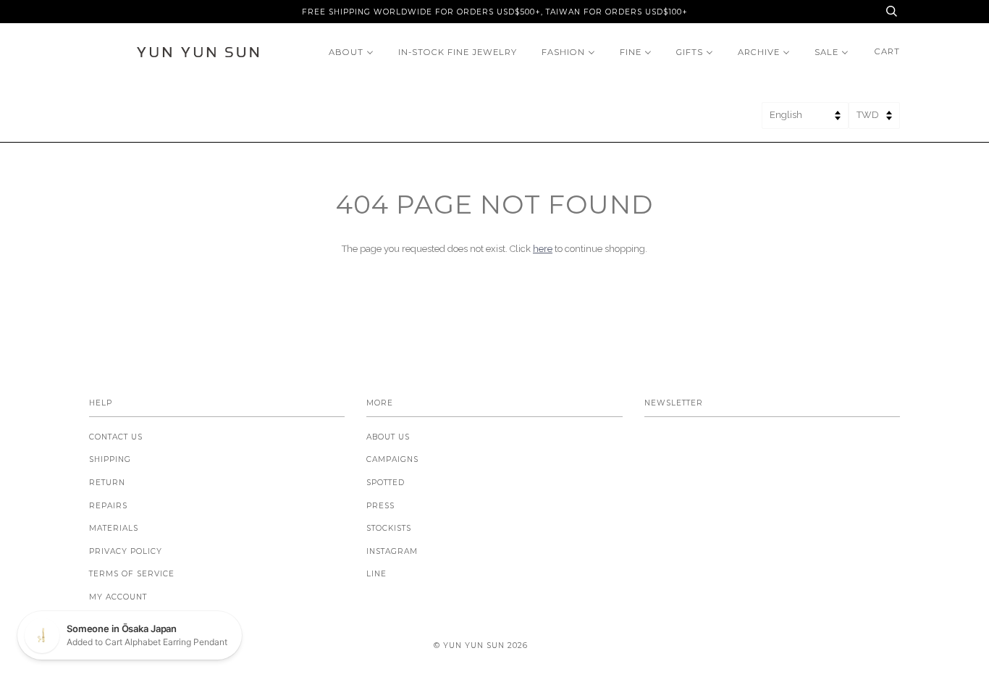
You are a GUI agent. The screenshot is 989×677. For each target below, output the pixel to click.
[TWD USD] (874, 120)
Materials (113, 528)
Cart (887, 51)
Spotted (385, 482)
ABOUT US (388, 437)
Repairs (108, 505)
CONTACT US (116, 437)
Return (107, 482)
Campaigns (392, 459)
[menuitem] (351, 51)
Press (380, 505)
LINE (376, 574)
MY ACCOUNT (118, 597)
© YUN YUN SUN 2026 (481, 645)
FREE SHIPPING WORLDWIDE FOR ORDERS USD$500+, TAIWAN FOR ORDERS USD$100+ (495, 12)
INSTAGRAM (392, 551)
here (542, 248)
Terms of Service (131, 574)
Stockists (388, 528)
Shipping (110, 459)
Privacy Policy (125, 551)
